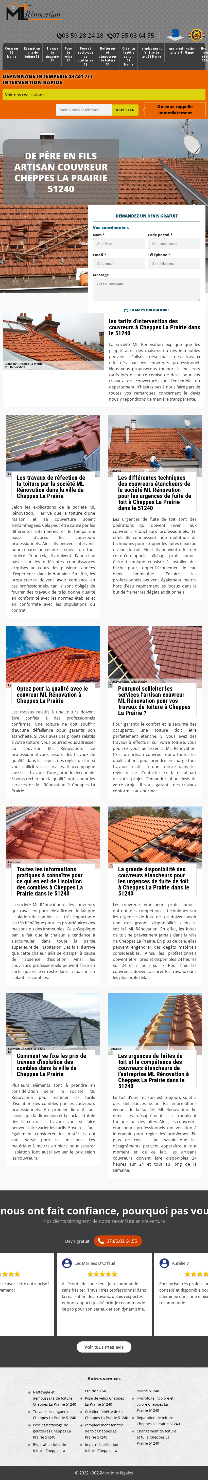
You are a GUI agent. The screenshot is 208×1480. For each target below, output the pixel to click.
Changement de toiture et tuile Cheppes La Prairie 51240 (156, 1437)
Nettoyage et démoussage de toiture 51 (108, 56)
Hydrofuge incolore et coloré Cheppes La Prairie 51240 (155, 1404)
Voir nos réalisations (24, 95)
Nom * (99, 234)
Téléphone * (159, 254)
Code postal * (160, 234)
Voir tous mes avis (104, 1347)
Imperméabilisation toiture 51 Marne (181, 50)
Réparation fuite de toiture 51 (32, 52)
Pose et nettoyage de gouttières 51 (85, 56)
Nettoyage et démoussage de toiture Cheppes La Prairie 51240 (54, 1398)
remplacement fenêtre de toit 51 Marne (151, 52)
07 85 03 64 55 (133, 35)
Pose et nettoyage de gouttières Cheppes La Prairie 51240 (52, 1431)
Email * (99, 254)
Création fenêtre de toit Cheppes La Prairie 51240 (106, 1414)
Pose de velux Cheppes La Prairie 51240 (104, 1401)
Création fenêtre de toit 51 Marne (128, 56)
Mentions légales (117, 1473)
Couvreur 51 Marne (11, 52)
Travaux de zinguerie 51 (52, 54)
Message (101, 274)
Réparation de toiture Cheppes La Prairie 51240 (158, 1420)
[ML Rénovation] (34, 10)
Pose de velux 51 (68, 54)
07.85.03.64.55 (122, 1241)
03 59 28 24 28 (82, 35)
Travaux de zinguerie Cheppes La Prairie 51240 (54, 1414)
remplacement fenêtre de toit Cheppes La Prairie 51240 (104, 1431)
